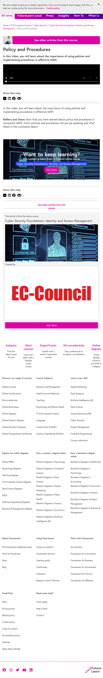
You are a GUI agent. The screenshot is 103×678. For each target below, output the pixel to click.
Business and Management (48, 386)
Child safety (41, 602)
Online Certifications (11, 393)
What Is (93, 15)
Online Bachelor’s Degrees (14, 427)
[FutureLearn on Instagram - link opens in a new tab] (11, 669)
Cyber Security (40, 25)
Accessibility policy (11, 635)
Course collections (79, 440)
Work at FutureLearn (11, 553)
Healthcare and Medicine (47, 393)
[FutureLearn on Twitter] (17, 669)
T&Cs (4, 602)
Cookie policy (8, 622)
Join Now (51, 325)
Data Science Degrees (12, 488)
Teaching (40, 400)
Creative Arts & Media (46, 427)
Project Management (80, 427)
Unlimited (40, 573)
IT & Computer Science (21, 25)
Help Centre (41, 608)
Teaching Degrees (10, 475)
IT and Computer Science (47, 413)
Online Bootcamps (10, 407)
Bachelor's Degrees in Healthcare (86, 461)
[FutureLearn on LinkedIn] (31, 669)
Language (40, 420)
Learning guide (43, 560)
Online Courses (9, 386)
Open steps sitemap (11, 648)
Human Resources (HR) (81, 413)
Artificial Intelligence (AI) (82, 400)
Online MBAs (8, 461)
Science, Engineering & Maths (50, 433)
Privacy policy (8, 608)
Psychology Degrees (11, 468)
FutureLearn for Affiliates (82, 580)
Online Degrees (9, 413)
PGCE (4, 495)
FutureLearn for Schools (81, 573)
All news (7, 15)
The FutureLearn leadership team (17, 547)
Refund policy (8, 615)
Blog (4, 567)
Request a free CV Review (48, 580)
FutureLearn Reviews (45, 553)
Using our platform (44, 547)
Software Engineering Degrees (16, 502)
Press (50, 15)
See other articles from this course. (56, 40)
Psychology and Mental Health (50, 407)
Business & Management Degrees (17, 508)
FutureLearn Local (29, 15)
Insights (63, 15)
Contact (40, 615)
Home (5, 25)
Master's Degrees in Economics (50, 510)
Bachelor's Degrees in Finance (84, 492)
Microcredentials (9, 400)
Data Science (77, 407)
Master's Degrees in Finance (49, 503)
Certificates (41, 567)
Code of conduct (10, 628)
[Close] (99, 4)
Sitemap (6, 642)
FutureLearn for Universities (83, 553)
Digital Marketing (79, 386)
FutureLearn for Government (83, 567)
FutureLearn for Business (82, 560)
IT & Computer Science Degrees (16, 482)
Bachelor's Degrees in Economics (86, 486)
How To (79, 15)
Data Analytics (77, 393)
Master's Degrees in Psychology (50, 461)
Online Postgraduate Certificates (17, 433)
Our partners (76, 547)
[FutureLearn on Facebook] (5, 669)
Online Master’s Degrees (13, 420)
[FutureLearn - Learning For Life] (93, 669)
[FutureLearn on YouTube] (24, 669)
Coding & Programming (81, 433)
